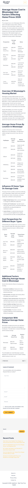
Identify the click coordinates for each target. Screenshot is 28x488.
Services (13, 475)
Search (4, 429)
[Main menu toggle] (25, 2)
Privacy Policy (13, 477)
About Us (13, 473)
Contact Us (13, 480)
